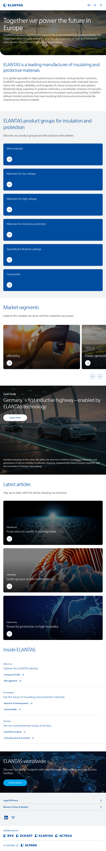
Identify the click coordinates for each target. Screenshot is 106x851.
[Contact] (89, 5)
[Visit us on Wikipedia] (13, 817)
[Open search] (95, 5)
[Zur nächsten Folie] (100, 376)
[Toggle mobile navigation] (101, 5)
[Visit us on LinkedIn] (6, 817)
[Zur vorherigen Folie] (93, 376)
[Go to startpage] (13, 5)
